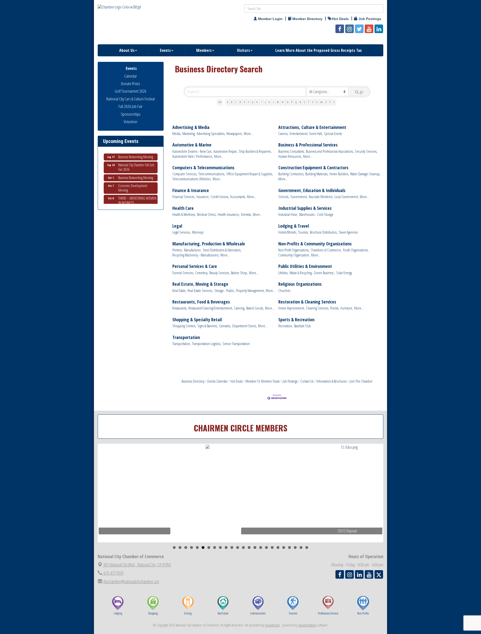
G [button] (252, 102)
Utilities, (283, 272)
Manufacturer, (192, 250)
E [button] (244, 102)
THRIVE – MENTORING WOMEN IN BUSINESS (137, 194)
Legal (177, 226)
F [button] (248, 102)
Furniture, (346, 308)
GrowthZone (272, 625)
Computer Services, (184, 174)
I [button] (261, 102)
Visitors (243, 50)
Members (204, 50)
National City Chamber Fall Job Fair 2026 (136, 161)
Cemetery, (201, 272)
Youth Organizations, (356, 250)
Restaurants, (179, 308)
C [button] (235, 102)
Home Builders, (339, 174)
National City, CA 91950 (137, 565)
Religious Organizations (300, 284)
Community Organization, (294, 255)
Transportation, (181, 343)
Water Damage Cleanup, (365, 174)
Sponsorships (131, 114)
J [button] (265, 102)
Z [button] (334, 102)
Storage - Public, (224, 290)
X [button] (325, 102)
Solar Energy (344, 272)
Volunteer (131, 121)
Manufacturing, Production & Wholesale (208, 244)
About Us (127, 50)
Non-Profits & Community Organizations (315, 244)
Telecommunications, (211, 174)
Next (392, 502)
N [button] (283, 102)
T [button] (308, 102)
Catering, (239, 308)
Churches (284, 290)
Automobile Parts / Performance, (192, 156)
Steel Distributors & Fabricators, (222, 250)
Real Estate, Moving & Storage (200, 284)
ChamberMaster (307, 625)
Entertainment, (299, 133)
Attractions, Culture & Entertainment (312, 127)
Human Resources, (290, 156)
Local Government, (346, 196)
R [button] (300, 102)
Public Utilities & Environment (305, 266)
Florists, (334, 308)
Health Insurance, (229, 214)
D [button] (240, 102)
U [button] (312, 102)
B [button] (231, 102)
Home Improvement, (291, 308)
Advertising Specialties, (211, 133)
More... (248, 133)
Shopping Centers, (184, 326)
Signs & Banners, (207, 326)
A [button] (227, 102)
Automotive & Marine (191, 145)
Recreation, (285, 326)
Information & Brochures (331, 381)
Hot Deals (236, 381)
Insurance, (202, 196)
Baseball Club (302, 326)
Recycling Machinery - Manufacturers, (195, 255)
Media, (176, 133)
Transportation (186, 337)
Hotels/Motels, (287, 232)
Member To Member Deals (263, 381)
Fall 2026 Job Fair (130, 106)
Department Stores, (244, 326)
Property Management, (250, 290)
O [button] (287, 102)
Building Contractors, (291, 174)
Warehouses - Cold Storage (316, 214)
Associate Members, (321, 196)
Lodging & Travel (293, 226)
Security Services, (366, 151)
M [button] (278, 102)
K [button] (269, 102)
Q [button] (296, 102)
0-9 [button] (219, 102)
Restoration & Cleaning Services (307, 302)
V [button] (316, 102)
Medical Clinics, (206, 214)
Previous (91, 502)
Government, (298, 196)
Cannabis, (225, 326)
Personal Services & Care (194, 266)
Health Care (183, 208)
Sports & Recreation (296, 320)
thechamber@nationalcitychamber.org (130, 581)
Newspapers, (234, 133)
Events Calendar (217, 381)
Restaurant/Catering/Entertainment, (210, 308)
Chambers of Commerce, (326, 250)
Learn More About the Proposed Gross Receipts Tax (318, 50)
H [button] (257, 102)
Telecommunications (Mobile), (191, 179)
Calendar (130, 76)
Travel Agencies (348, 232)
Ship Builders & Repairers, (255, 151)
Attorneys (197, 232)
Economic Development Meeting (132, 181)
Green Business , (324, 272)
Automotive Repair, (225, 151)
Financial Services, (183, 196)
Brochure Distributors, (323, 232)
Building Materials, (316, 174)
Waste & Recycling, (301, 272)
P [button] (291, 102)
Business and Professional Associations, (330, 151)
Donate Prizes (130, 83)
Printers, (177, 250)
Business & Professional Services (308, 145)
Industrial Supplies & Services (305, 208)
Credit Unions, (220, 196)
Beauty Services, (219, 272)
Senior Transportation (236, 343)
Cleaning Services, (317, 308)
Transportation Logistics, (206, 343)
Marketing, (188, 133)
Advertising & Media (190, 127)
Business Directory (193, 381)
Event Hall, (316, 133)
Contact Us (306, 381)
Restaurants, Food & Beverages (201, 302)
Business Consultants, (291, 151)
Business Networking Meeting (135, 171)
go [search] (361, 92)
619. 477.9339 (112, 573)
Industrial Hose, (288, 214)
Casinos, (283, 133)
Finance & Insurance (190, 190)
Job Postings (290, 381)
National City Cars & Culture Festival (130, 99)
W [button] (321, 102)
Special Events (333, 133)
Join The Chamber (361, 381)
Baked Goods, (255, 308)
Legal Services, (181, 232)
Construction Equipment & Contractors (313, 168)
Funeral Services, (183, 272)
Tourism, (303, 232)
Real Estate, (179, 290)
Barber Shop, (239, 272)
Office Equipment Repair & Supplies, (249, 174)
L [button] (273, 102)
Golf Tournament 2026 (130, 91)
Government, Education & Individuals (311, 190)
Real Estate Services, (200, 290)
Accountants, (238, 196)
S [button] (304, 102)
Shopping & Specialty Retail (197, 320)
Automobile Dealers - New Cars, (192, 151)
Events (165, 50)
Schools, (283, 196)
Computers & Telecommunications (203, 168)
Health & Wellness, (184, 214)
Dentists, (246, 214)
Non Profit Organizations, (293, 250)
